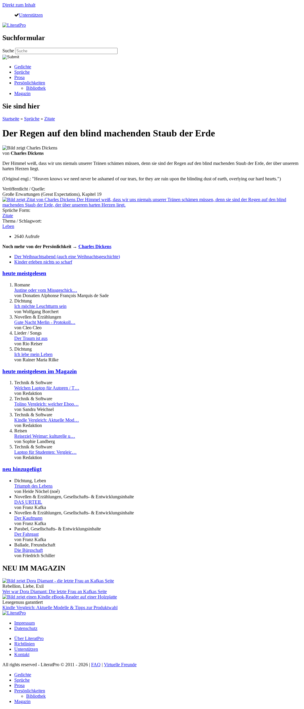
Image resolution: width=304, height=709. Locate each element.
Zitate (49, 118)
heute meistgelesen (24, 273)
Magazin (22, 93)
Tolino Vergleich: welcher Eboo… (46, 404)
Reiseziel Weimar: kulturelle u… (44, 436)
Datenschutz (25, 628)
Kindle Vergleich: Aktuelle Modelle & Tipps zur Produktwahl (60, 607)
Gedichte (22, 66)
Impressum (24, 623)
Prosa (19, 77)
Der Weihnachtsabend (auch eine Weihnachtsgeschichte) (67, 256)
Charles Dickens (94, 246)
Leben (8, 226)
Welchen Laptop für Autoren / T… (46, 387)
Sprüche (22, 72)
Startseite (10, 118)
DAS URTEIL (28, 502)
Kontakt (21, 654)
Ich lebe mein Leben (33, 354)
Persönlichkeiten (29, 82)
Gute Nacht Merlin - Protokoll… (44, 322)
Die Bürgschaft (28, 550)
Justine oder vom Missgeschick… (45, 290)
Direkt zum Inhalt (18, 4)
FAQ (96, 664)
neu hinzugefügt (22, 469)
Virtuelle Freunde (120, 664)
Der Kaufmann (28, 518)
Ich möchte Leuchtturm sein (40, 306)
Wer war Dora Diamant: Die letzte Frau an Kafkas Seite (54, 591)
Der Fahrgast (26, 534)
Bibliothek (36, 88)
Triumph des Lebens (33, 486)
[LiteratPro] (14, 25)
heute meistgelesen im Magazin (39, 371)
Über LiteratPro (29, 638)
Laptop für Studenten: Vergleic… (45, 452)
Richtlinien (24, 643)
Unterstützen (31, 14)
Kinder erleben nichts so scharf (43, 261)
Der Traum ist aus (31, 338)
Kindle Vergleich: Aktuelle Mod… (46, 420)
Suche (8, 50)
